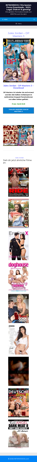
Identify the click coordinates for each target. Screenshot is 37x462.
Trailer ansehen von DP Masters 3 (18, 110)
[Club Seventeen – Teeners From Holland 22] (18, 227)
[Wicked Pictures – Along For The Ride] (18, 195)
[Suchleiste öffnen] (34, 19)
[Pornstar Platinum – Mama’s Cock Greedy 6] (18, 322)
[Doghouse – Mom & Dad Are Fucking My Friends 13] (18, 290)
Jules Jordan (19, 158)
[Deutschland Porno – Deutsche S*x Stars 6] (18, 416)
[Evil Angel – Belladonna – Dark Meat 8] (18, 447)
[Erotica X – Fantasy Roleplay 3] (18, 259)
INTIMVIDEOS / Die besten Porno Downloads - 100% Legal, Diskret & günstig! (18, 7)
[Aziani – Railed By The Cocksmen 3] (18, 385)
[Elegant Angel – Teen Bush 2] (18, 353)
